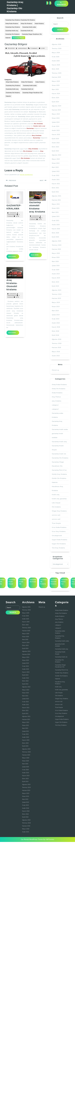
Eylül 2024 (55, 101)
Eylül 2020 (55, 237)
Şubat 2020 (56, 265)
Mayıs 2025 (56, 81)
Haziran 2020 (56, 249)
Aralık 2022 (56, 142)
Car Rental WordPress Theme (32, 839)
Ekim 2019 (55, 282)
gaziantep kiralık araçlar (12, 582)
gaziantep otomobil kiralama (54, 582)
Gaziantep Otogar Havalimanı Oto (32, 34)
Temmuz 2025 (56, 73)
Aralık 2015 (56, 355)
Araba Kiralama (39, 23)
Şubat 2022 (56, 171)
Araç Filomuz (56, 397)
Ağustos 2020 (56, 241)
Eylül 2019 (55, 286)
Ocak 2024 (55, 126)
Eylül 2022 (55, 151)
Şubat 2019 (56, 314)
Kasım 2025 (56, 65)
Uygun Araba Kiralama (59, 539)
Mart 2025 (55, 89)
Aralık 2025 (56, 61)
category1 (55, 405)
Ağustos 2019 (56, 290)
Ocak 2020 (55, 269)
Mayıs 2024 (56, 114)
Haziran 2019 (56, 298)
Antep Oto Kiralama (26, 23)
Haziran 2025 (56, 77)
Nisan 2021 (56, 208)
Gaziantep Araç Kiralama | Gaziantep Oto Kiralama (20, 20)
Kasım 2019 (56, 278)
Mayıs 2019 (56, 302)
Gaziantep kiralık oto (27, 30)
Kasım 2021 (56, 183)
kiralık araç (56, 494)
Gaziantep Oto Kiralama (12, 34)
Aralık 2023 (56, 130)
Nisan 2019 (56, 306)
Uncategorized (57, 535)
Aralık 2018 (56, 323)
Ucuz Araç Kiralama (58, 531)
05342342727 (61, 4)
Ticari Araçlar (56, 523)
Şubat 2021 (56, 216)
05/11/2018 (11, 48)
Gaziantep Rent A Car (59, 470)
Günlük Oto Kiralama (59, 478)
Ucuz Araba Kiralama (59, 527)
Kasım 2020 (56, 228)
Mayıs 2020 (56, 253)
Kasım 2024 (56, 93)
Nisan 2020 (56, 257)
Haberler (8, 37)
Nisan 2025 (56, 85)
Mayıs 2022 (56, 159)
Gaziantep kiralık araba (29, 27)
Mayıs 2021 (56, 204)
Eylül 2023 (55, 138)
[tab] (47, 3)
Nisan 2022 (56, 163)
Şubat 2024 (56, 122)
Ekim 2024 (55, 97)
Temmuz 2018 (56, 343)
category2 (55, 409)
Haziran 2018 (56, 347)
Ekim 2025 (55, 69)
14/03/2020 (12, 213)
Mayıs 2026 (56, 52)
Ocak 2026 (55, 56)
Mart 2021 (55, 212)
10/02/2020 (35, 216)
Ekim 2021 (55, 188)
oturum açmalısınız (26, 174)
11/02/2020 (12, 294)
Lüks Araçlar (56, 503)
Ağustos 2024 (56, 106)
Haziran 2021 (56, 200)
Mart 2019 (55, 310)
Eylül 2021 (55, 192)
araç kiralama (56, 401)
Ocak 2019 (55, 319)
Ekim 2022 (55, 147)
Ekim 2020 (55, 233)
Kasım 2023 (56, 134)
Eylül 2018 (55, 335)
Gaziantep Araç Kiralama (12, 27)
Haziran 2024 (56, 110)
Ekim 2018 (55, 331)
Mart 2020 (55, 261)
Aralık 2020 (56, 224)
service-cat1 (56, 515)
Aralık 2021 (56, 179)
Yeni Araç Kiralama (58, 548)
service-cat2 (56, 519)
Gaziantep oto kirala (33, 580)
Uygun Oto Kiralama (59, 543)
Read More (13, 257)
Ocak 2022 (55, 175)
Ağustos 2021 (56, 196)
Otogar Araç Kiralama (59, 511)
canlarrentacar (22, 48)
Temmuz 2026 (56, 48)
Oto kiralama (56, 507)
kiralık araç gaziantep (59, 498)
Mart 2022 (55, 167)
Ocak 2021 (55, 220)
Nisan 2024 (56, 118)
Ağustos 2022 (56, 155)
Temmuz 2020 (56, 245)
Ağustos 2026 (56, 44)
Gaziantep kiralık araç (11, 30)
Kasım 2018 (56, 327)
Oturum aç (55, 370)
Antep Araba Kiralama (11, 23)
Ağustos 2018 (56, 339)
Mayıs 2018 (56, 351)
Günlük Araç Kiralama (59, 474)
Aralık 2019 (56, 274)
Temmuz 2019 (56, 294)
